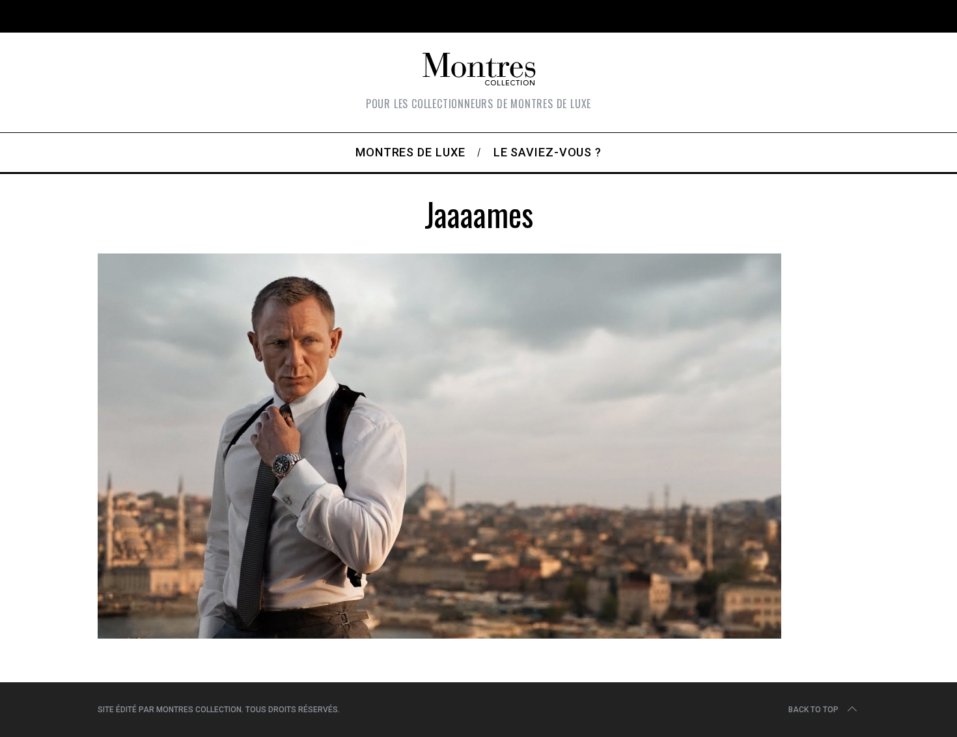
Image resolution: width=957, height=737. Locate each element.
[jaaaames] (439, 634)
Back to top (813, 709)
